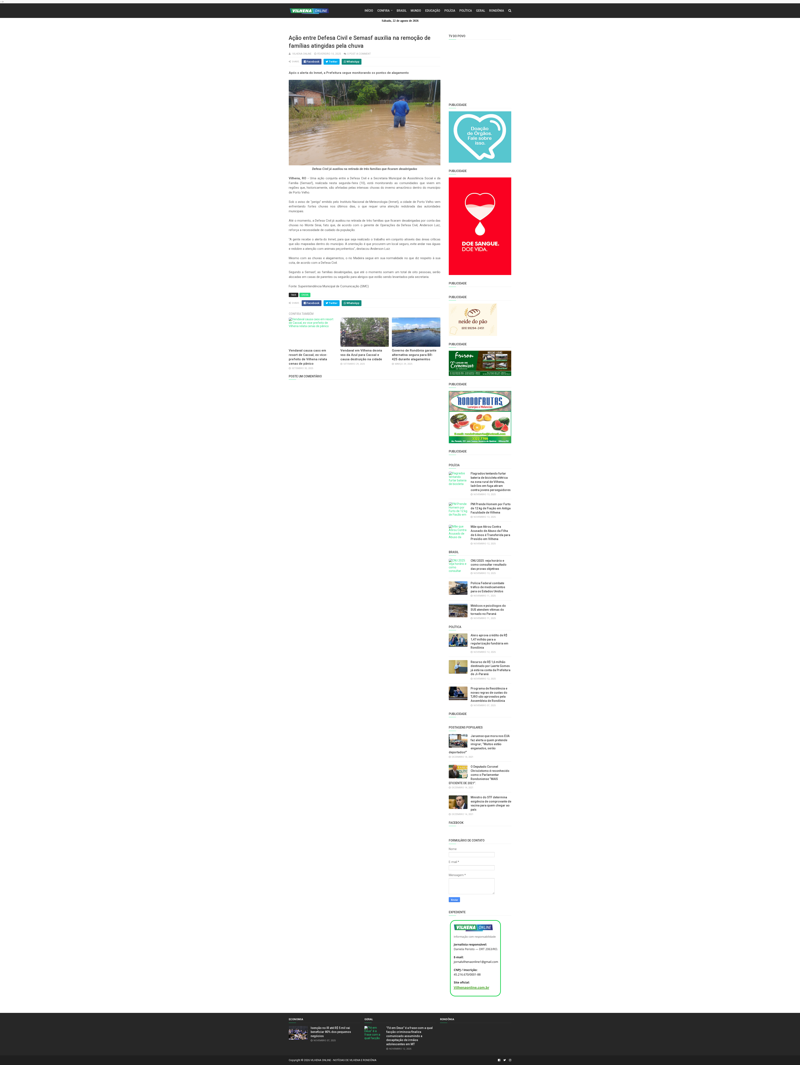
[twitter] (504, 1060)
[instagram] (509, 1060)
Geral (480, 10)
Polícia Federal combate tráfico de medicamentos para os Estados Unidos (488, 587)
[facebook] (499, 1060)
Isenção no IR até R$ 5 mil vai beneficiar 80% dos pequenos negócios (331, 1032)
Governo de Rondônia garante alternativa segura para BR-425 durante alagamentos (414, 355)
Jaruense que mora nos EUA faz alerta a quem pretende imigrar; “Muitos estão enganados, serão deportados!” (479, 744)
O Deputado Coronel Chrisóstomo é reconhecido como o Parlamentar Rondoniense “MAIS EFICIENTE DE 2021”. (479, 775)
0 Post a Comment (359, 53)
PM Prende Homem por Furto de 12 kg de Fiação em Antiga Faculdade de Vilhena (491, 508)
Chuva (304, 295)
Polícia (449, 10)
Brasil (401, 10)
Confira (383, 10)
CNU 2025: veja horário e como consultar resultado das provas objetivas (488, 564)
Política (465, 10)
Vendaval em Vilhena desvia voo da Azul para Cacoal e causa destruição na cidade (361, 355)
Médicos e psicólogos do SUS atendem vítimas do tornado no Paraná (488, 609)
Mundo (416, 10)
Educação (432, 10)
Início (369, 10)
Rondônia (496, 10)
